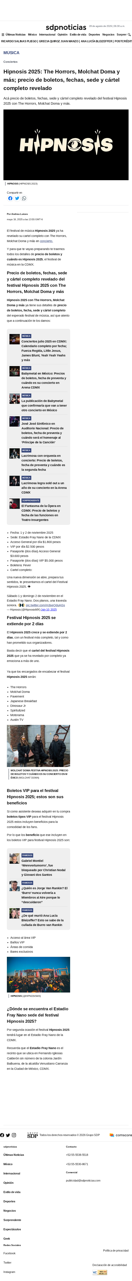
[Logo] (66, 27)
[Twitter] (17, 198)
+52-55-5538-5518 (77, 1154)
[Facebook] (10, 198)
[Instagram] (14, 1135)
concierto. (46, 241)
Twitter (7, 1262)
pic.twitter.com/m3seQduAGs (45, 605)
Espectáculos (12, 1229)
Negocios (108, 34)
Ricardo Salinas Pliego (19, 41)
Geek (6, 1238)
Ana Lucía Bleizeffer (96, 41)
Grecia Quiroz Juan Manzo (58, 41)
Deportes (94, 34)
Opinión (62, 34)
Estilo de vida (78, 34)
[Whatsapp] (24, 198)
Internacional (47, 34)
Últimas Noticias (16, 34)
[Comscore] (121, 1135)
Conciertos (10, 61)
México (32, 34)
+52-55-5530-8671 (77, 1164)
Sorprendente (12, 1220)
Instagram (9, 1271)
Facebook (9, 1253)
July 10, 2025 (49, 609)
